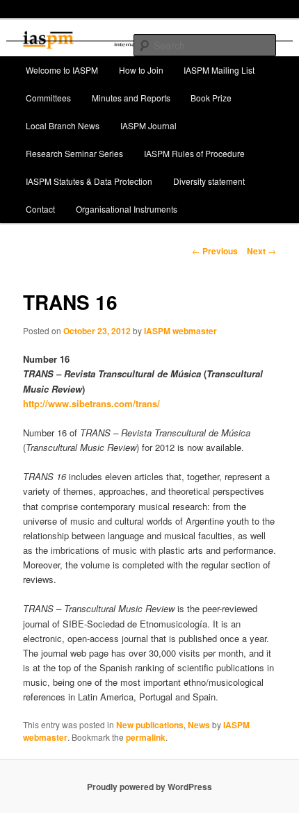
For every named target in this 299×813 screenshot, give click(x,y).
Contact (40, 209)
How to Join (141, 70)
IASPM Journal (148, 125)
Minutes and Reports (131, 98)
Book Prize (211, 98)
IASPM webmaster (180, 331)
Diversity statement (209, 181)
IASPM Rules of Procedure (194, 153)
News (199, 724)
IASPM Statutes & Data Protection (89, 181)
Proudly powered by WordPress (149, 786)
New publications (150, 724)
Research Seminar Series (74, 153)
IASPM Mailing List (219, 70)
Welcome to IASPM (62, 70)
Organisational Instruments (126, 209)
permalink (145, 737)
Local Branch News (62, 125)
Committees (48, 98)
